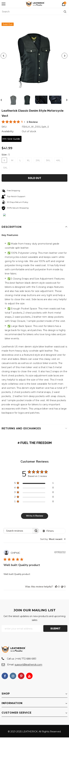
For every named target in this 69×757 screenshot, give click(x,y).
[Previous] (3, 56)
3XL (48, 160)
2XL (38, 160)
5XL (5, 167)
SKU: (4, 126)
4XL (58, 160)
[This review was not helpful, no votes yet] (62, 586)
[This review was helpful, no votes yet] (56, 586)
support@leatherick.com (28, 664)
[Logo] (35, 4)
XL (28, 160)
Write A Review (34, 515)
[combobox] (53, 539)
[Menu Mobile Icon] (3, 4)
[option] (34, 56)
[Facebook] (5, 676)
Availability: (8, 131)
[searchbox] (18, 530)
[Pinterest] (21, 676)
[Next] (64, 56)
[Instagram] (13, 676)
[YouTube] (29, 676)
